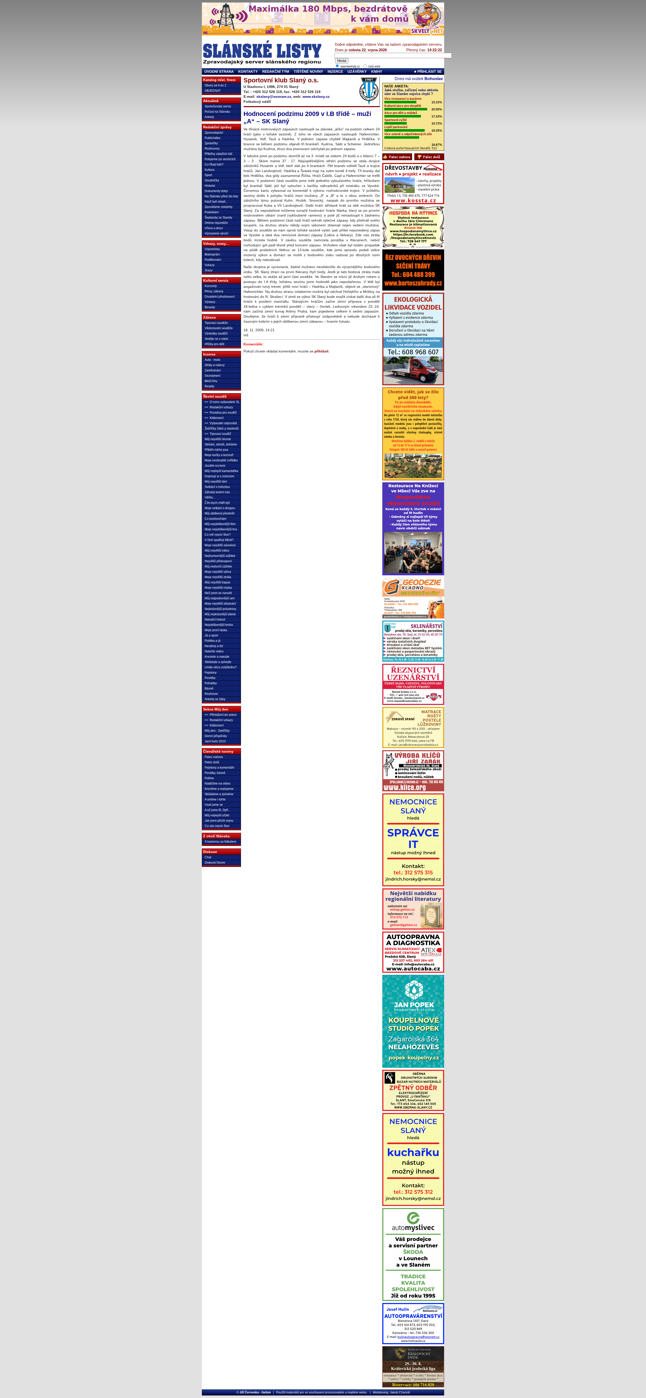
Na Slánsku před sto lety (221, 196)
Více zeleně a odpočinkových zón (408, 134)
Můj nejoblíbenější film (220, 524)
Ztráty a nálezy (215, 365)
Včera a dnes (214, 228)
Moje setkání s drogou (220, 508)
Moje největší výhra (218, 572)
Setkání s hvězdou (217, 487)
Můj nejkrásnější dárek (220, 614)
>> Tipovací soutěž (218, 434)
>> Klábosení (214, 418)
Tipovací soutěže (216, 323)
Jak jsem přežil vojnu (219, 820)
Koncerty (211, 286)
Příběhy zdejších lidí (218, 154)
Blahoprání (212, 254)
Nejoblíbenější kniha (219, 625)
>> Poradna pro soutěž (221, 412)
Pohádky (211, 683)
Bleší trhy (211, 381)
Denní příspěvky (216, 736)
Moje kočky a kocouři (219, 455)
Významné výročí (216, 233)
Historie (210, 185)
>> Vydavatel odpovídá (221, 423)
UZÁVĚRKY (357, 71)
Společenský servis (218, 106)
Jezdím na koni (215, 465)
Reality (209, 386)
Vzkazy (209, 265)
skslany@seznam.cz (273, 96)
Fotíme (209, 778)
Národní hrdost (215, 619)
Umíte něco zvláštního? (221, 667)
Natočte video (214, 651)
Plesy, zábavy (214, 291)
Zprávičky (211, 143)
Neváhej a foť (214, 646)
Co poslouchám (215, 518)
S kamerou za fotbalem (220, 841)
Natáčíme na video (217, 783)
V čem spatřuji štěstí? (219, 540)
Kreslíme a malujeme (219, 789)
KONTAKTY (248, 71)
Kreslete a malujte (217, 656)
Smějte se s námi (216, 339)
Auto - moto (212, 360)
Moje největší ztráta (218, 577)
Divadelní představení (220, 296)
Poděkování (213, 260)
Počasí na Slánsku (217, 111)
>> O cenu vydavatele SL (222, 402)
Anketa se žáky (215, 699)
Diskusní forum (215, 862)
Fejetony (211, 672)
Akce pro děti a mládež (400, 113)
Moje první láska (216, 630)
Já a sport (211, 635)
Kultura (209, 170)
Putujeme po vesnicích (220, 159)
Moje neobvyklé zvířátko (221, 460)
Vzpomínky (212, 249)
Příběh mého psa (216, 450)
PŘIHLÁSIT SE (429, 71)
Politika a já (213, 641)
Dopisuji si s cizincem (219, 476)
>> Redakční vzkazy (219, 407)
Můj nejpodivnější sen (220, 598)
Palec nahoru (214, 757)
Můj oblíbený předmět (219, 513)
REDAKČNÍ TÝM (275, 71)
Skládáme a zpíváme (219, 794)
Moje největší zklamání (220, 603)
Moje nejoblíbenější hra (221, 529)
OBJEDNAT (213, 90)
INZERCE (335, 71)
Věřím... (210, 497)
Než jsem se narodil (218, 593)
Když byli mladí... (216, 201)
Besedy (210, 307)
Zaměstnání (213, 370)
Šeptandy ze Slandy (218, 217)
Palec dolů (212, 762)
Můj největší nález (217, 550)
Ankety (209, 117)
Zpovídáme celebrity (218, 207)
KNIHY (376, 71)
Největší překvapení (218, 561)
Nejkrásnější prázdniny (220, 609)
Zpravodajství (214, 132)
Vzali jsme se (214, 805)
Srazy (208, 270)
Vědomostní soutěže (219, 328)
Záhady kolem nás (217, 492)
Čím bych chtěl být (217, 503)
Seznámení (212, 375)
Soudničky (212, 180)
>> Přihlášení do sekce (221, 715)
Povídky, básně (215, 773)
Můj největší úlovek (218, 439)
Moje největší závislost (220, 545)
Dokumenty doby (216, 191)
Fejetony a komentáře (219, 767)
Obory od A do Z (215, 85)
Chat (208, 857)
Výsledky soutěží (216, 333)
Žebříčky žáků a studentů (222, 428)
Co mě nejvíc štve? (218, 534)
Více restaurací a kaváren (402, 99)
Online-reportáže (216, 223)
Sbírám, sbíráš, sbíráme (221, 444)
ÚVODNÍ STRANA (219, 71)
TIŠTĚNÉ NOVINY (308, 71)
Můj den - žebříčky (217, 730)
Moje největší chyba (218, 587)
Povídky (210, 678)
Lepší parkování (395, 127)
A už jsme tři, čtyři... (217, 810)
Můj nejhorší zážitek (218, 566)
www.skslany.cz (316, 96)
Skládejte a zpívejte (218, 662)
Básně (209, 688)
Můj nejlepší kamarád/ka (221, 471)
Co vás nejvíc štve (217, 826)
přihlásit (321, 351)
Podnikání (212, 212)
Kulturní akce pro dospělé (402, 106)
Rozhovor (211, 694)
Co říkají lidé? (214, 164)
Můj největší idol (216, 481)
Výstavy (210, 302)
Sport (208, 175)
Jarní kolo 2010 (215, 741)
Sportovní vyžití (395, 120)
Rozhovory (212, 148)
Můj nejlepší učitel (217, 815)
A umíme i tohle (215, 799)
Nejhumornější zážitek (220, 556)
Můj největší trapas (217, 582)
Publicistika (212, 138)
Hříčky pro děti (214, 344)
